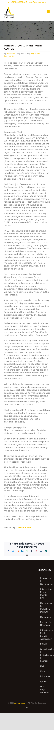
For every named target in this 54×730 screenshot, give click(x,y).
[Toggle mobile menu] (48, 11)
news (37, 53)
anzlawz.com (20, 703)
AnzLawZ (11, 53)
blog (32, 53)
